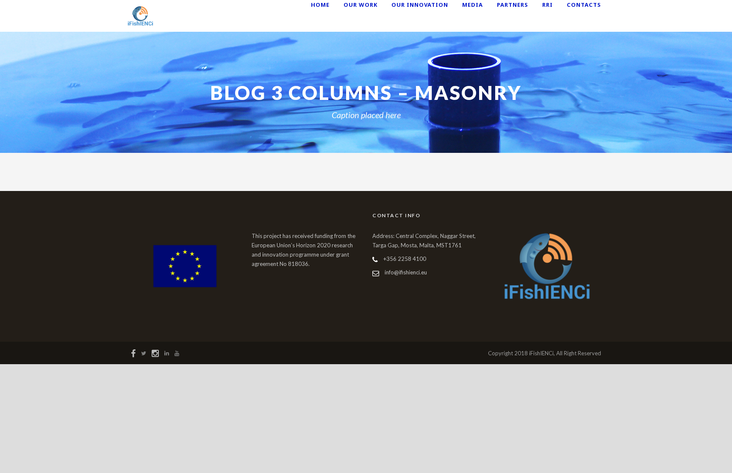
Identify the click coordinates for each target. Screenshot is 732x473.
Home (320, 4)
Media (472, 4)
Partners (512, 4)
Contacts (584, 4)
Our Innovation (419, 4)
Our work (360, 4)
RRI (547, 4)
